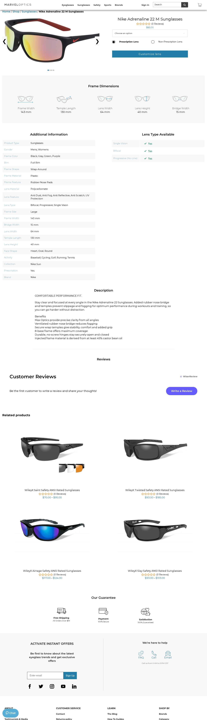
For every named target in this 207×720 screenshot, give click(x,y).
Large (34, 211)
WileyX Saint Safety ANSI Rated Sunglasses (52, 490)
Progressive (46, 205)
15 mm (34, 224)
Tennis (71, 257)
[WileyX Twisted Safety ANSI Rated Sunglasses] (155, 428)
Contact (60, 714)
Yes (32, 270)
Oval (40, 250)
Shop (16, 11)
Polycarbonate (39, 188)
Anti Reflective (61, 195)
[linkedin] (74, 686)
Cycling (46, 257)
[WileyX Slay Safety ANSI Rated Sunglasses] (155, 508)
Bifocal (34, 205)
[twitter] (41, 686)
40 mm (35, 244)
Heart (34, 250)
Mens (34, 149)
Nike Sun (36, 264)
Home (6, 11)
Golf (53, 257)
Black (34, 156)
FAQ (141, 657)
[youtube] (63, 686)
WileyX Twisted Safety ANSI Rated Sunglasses (155, 490)
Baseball (36, 257)
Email (168, 657)
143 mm (35, 218)
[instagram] (52, 686)
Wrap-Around (38, 169)
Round (48, 250)
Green (47, 156)
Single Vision (61, 205)
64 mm (35, 231)
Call (154, 657)
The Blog (112, 714)
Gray (40, 156)
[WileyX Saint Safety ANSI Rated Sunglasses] (52, 428)
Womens (43, 149)
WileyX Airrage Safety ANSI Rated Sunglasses (52, 570)
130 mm (35, 237)
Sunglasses (29, 11)
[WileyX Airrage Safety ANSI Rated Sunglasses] (52, 508)
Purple (56, 156)
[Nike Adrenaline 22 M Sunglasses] (55, 41)
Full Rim (35, 162)
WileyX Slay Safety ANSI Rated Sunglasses (155, 570)
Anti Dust (36, 195)
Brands (163, 714)
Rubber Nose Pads (41, 182)
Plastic (34, 175)
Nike (33, 277)
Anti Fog (47, 195)
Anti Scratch (78, 195)
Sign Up (70, 675)
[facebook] (29, 686)
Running (61, 257)
